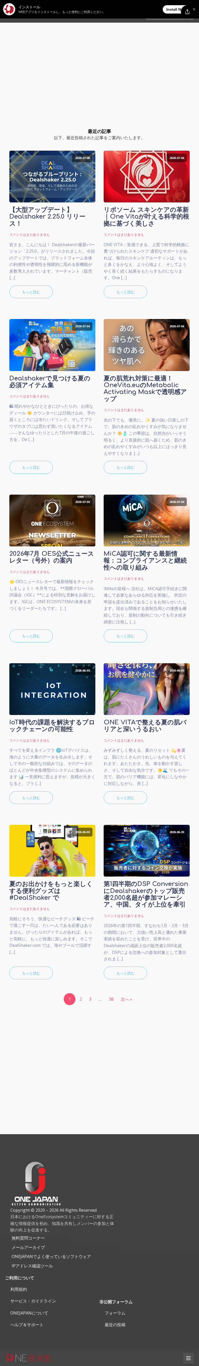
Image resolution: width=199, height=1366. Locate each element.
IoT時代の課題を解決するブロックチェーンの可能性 (52, 726)
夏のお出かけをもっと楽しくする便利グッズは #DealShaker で (51, 891)
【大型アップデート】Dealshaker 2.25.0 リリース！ (47, 217)
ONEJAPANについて (29, 1313)
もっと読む (31, 291)
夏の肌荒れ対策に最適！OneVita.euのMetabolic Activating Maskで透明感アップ (145, 389)
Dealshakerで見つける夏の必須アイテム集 (49, 382)
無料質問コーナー (28, 1238)
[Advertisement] (99, 61)
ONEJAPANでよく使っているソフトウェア (51, 1256)
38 (111, 999)
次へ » (126, 999)
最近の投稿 (115, 1324)
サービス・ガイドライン (33, 1301)
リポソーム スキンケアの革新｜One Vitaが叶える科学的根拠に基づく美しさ (146, 217)
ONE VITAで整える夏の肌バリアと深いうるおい (145, 726)
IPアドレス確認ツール (32, 1266)
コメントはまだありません (29, 234)
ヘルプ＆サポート (27, 1324)
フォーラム (115, 1313)
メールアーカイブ (28, 1247)
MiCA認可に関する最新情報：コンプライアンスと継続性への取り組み (145, 561)
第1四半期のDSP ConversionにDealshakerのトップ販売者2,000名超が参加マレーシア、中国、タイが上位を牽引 (146, 894)
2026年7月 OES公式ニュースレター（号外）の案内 (51, 557)
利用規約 (18, 1289)
